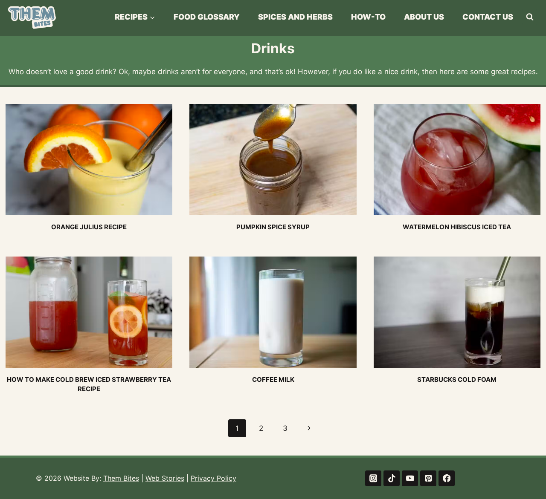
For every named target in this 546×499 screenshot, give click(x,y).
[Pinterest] (428, 478)
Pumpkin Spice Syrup (273, 227)
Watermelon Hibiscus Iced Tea (457, 227)
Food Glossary (207, 16)
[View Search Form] (529, 17)
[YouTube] (410, 478)
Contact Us (487, 16)
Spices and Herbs (295, 16)
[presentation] (89, 159)
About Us (424, 16)
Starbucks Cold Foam (457, 379)
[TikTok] (391, 478)
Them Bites (121, 478)
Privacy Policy (213, 478)
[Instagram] (373, 478)
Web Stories (164, 478)
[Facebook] (446, 478)
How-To (368, 16)
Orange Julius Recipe (89, 227)
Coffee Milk (273, 379)
